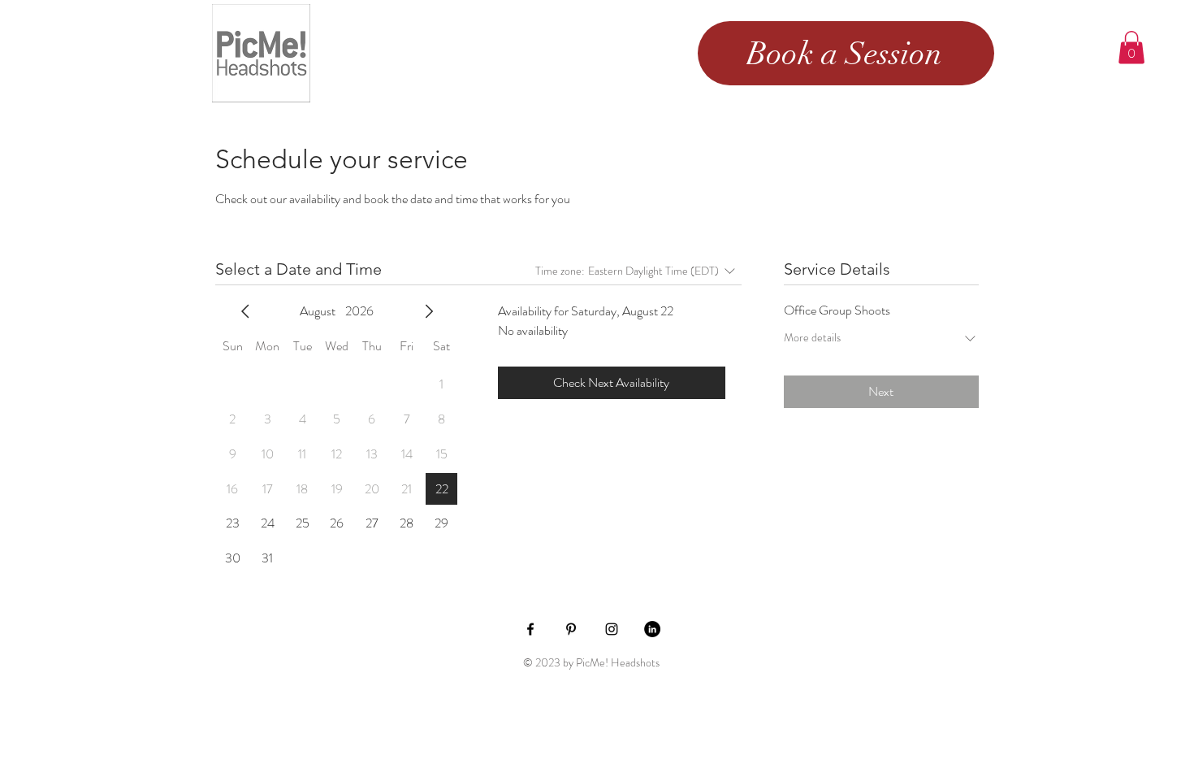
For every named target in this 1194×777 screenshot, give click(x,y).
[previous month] (245, 311)
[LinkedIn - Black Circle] (652, 629)
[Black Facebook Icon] (530, 629)
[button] (1131, 47)
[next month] (429, 311)
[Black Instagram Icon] (611, 629)
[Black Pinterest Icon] (571, 629)
